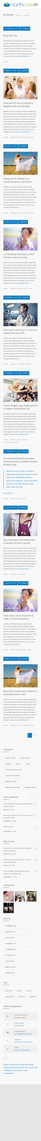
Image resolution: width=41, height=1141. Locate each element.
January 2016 (10, 973)
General (13, 137)
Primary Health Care (24, 289)
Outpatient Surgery (24, 364)
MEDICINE (33, 997)
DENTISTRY (8, 991)
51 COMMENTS (25, 28)
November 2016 (10, 949)
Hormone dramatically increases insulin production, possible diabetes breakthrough (20, 461)
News (12, 499)
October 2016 (10, 955)
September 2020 (10, 926)
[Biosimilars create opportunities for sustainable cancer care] (20, 675)
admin (5, 62)
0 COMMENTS (24, 71)
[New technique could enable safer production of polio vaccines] (20, 524)
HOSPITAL (21, 997)
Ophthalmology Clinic (25, 137)
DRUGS (19, 991)
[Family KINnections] (18, 4)
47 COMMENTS (23, 583)
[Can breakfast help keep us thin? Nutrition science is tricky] (20, 239)
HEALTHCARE (9, 997)
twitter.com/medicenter (22, 1050)
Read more (25, 56)
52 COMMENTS (24, 297)
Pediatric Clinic (20, 499)
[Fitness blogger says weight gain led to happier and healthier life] (20, 390)
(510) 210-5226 (19, 1026)
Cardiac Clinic (15, 440)
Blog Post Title (10, 35)
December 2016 (10, 944)
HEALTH (28, 991)
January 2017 (10, 938)
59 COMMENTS (22, 222)
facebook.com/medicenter (23, 1042)
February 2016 (10, 967)
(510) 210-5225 (19, 1023)
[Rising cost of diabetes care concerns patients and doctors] (20, 163)
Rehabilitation (28, 213)
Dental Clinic (15, 650)
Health (19, 213)
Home (18, 15)
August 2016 (9, 961)
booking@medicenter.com (23, 1034)
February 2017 (10, 932)
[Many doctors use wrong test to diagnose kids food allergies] (20, 87)
